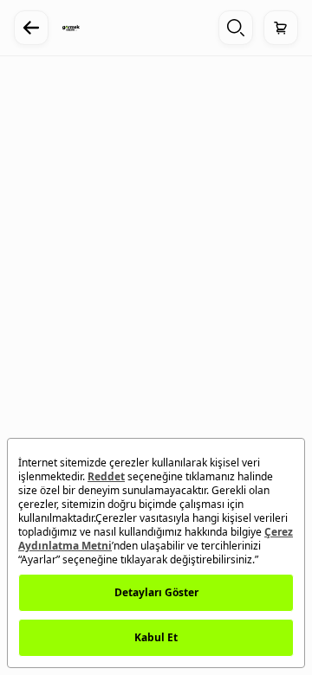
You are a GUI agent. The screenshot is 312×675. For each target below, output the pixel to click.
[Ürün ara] (235, 27)
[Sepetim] (280, 27)
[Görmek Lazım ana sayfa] (71, 27)
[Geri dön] (31, 27)
